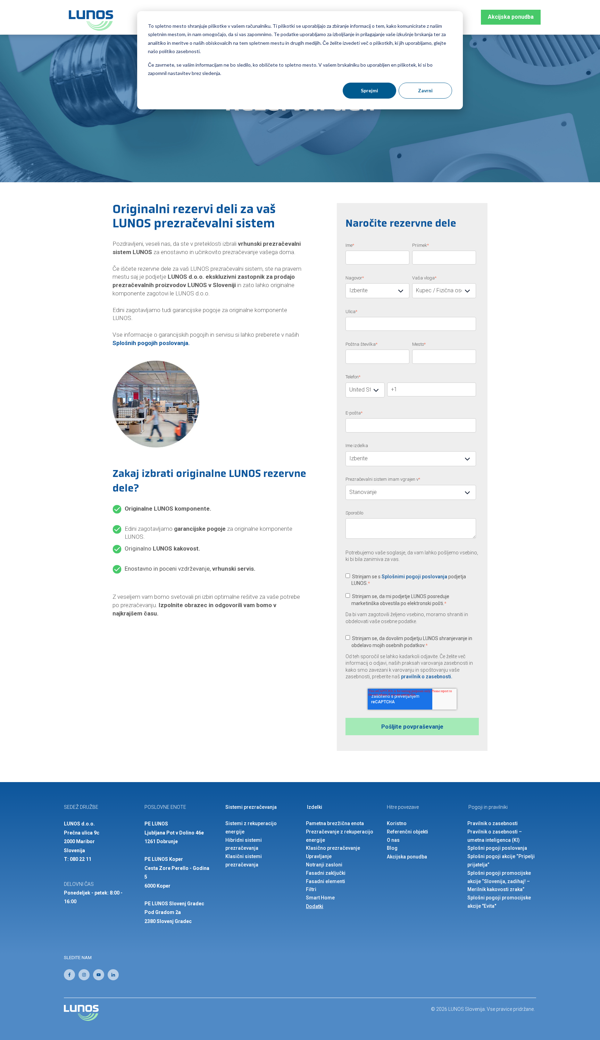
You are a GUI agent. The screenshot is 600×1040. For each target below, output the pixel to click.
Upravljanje (319, 856)
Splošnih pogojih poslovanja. (151, 342)
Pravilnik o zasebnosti (492, 823)
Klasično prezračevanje (333, 848)
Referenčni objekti (407, 831)
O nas (393, 840)
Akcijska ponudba (511, 17)
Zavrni (425, 90)
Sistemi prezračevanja (251, 807)
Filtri (311, 889)
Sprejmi (369, 90)
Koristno (397, 823)
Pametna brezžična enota (335, 823)
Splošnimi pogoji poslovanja (414, 576)
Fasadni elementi (325, 881)
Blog (392, 848)
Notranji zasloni (324, 864)
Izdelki (314, 807)
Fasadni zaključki (325, 873)
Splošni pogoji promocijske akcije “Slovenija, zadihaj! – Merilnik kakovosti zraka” (499, 881)
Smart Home (320, 897)
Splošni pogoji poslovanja (497, 848)
